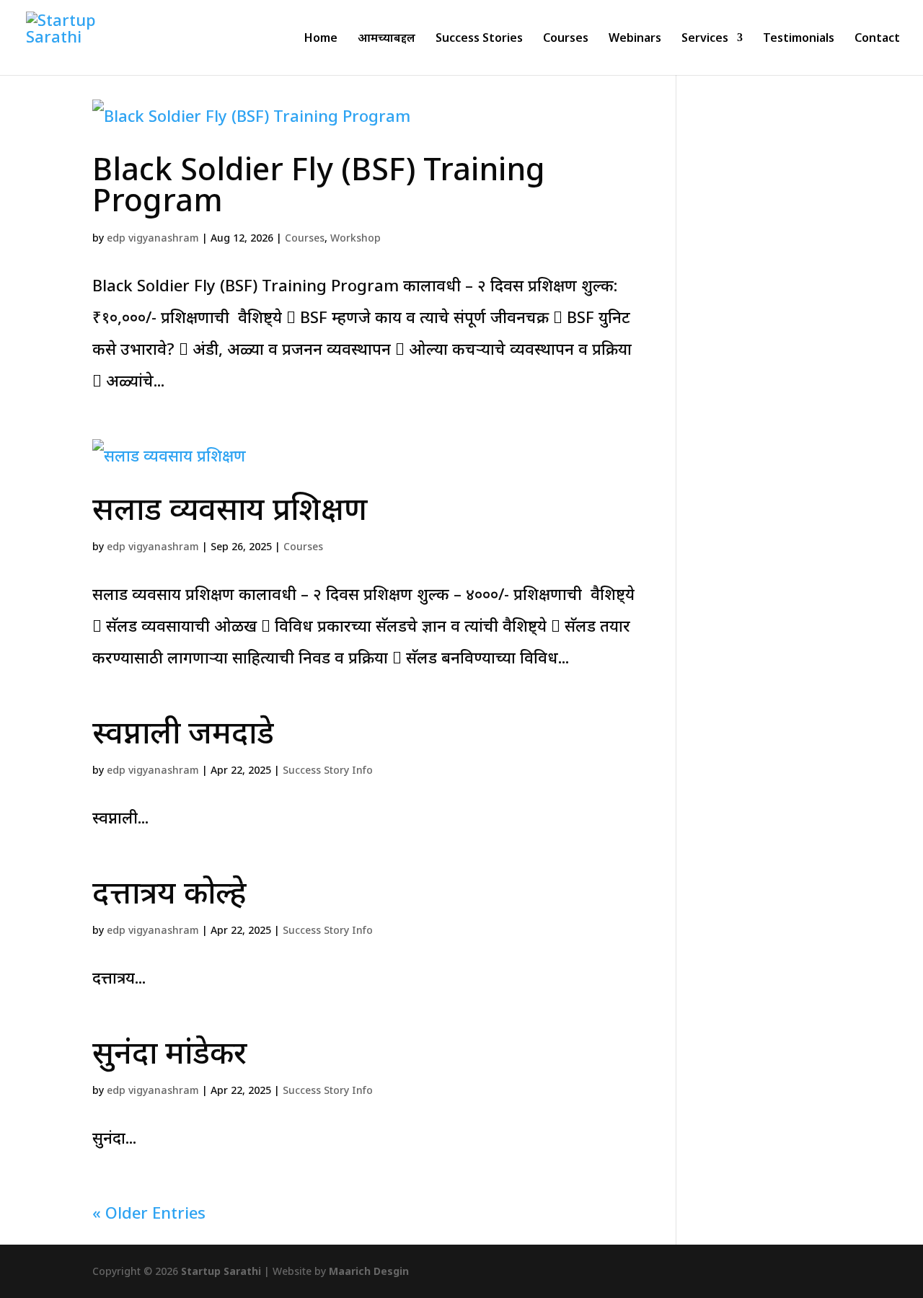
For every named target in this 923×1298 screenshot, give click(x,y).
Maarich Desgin (369, 1271)
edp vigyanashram (153, 237)
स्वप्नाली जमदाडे (183, 731)
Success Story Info (328, 770)
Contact (877, 38)
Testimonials (798, 38)
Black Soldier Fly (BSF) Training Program (318, 184)
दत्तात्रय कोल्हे (169, 891)
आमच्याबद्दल (386, 38)
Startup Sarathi (221, 1271)
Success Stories (479, 38)
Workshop (355, 237)
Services (704, 38)
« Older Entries (149, 1212)
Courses (565, 38)
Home (320, 38)
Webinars (635, 38)
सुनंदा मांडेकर (169, 1051)
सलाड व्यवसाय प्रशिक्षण (230, 508)
